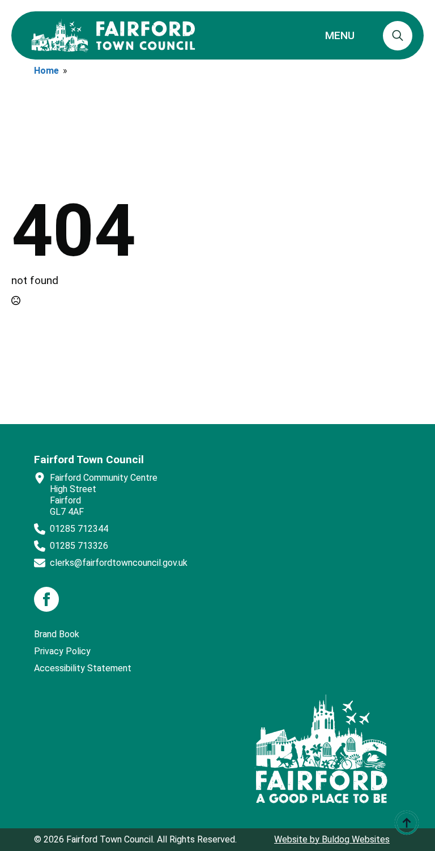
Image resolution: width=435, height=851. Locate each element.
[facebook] (46, 599)
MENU (340, 35)
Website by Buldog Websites (332, 839)
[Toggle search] (397, 35)
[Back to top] (407, 823)
